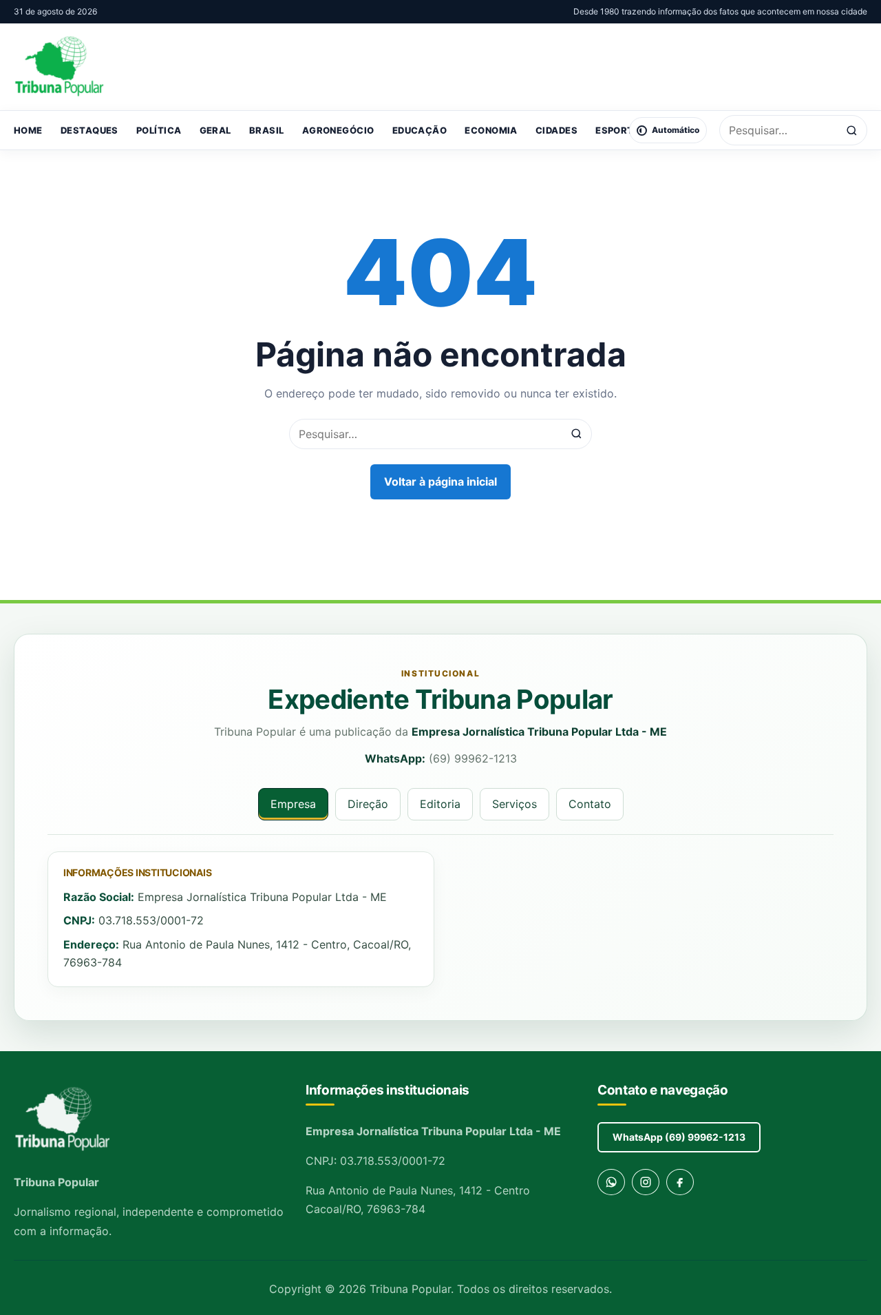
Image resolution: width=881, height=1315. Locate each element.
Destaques (89, 130)
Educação (419, 130)
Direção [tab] (368, 804)
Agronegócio (338, 130)
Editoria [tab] (440, 804)
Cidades (556, 130)
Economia (491, 130)
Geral (215, 130)
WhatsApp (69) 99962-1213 (679, 1137)
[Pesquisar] (852, 130)
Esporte (617, 130)
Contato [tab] (590, 804)
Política (159, 130)
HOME (28, 130)
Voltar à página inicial (440, 481)
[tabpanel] (440, 919)
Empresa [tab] (293, 804)
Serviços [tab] (514, 804)
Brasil (266, 130)
